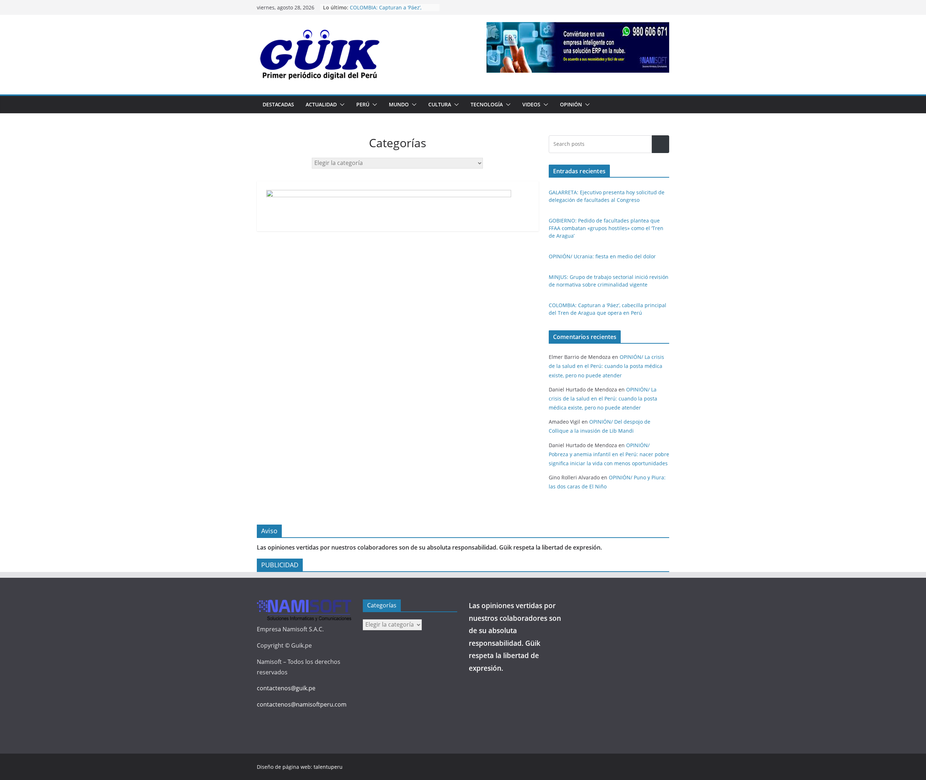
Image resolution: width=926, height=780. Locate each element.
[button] (341, 104)
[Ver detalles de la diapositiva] (578, 47)
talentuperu (328, 766)
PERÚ (362, 104)
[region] (578, 47)
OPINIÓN (571, 104)
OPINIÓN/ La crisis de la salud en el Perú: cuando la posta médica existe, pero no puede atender (606, 365)
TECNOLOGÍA (487, 104)
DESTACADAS (278, 104)
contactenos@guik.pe (286, 688)
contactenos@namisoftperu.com (302, 704)
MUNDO (399, 104)
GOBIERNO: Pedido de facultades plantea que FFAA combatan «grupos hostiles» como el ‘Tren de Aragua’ (606, 228)
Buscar (660, 144)
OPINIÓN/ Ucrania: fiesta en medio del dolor (602, 256)
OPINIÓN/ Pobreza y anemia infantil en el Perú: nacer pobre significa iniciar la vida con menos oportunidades (609, 454)
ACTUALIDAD (321, 104)
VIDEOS (531, 104)
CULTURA (439, 104)
